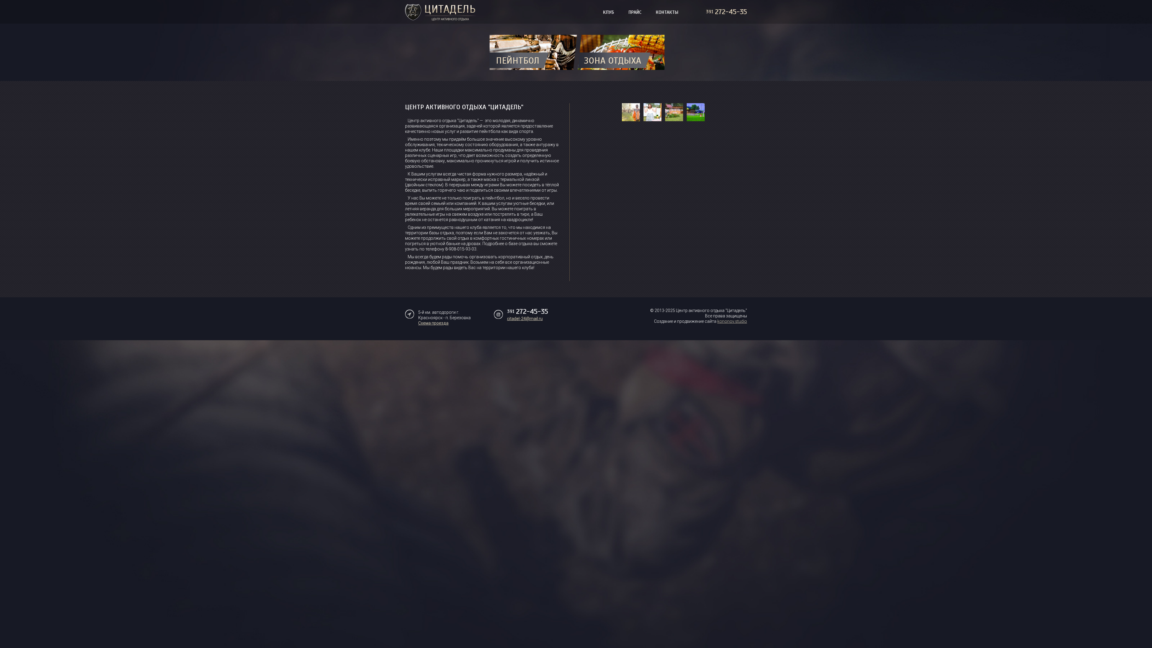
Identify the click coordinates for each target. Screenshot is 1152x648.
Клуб (608, 12)
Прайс (634, 12)
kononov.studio (732, 321)
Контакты (667, 12)
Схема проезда (433, 323)
